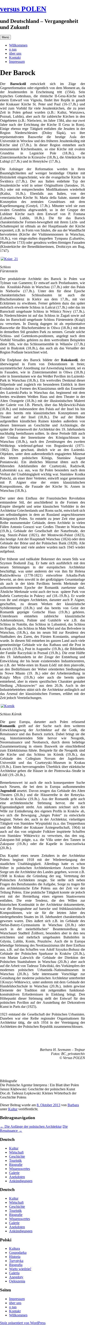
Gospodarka (18, 1252)
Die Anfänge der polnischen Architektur (31, 1126)
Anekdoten (17, 1177)
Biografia (15, 1265)
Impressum (17, 61)
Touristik (15, 1160)
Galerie (14, 1173)
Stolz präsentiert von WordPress (23, 1323)
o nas (13, 49)
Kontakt (15, 57)
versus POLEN (23, 9)
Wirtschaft (16, 1152)
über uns (15, 53)
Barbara (73, 1105)
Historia (14, 1257)
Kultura (14, 1248)
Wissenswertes (19, 1169)
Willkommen (18, 45)
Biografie (15, 1165)
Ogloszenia (17, 1281)
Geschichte (17, 1156)
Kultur (12, 1109)
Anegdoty (16, 1277)
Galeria (14, 1273)
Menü (5, 37)
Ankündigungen (20, 1181)
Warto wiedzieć (20, 1269)
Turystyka (16, 1261)
